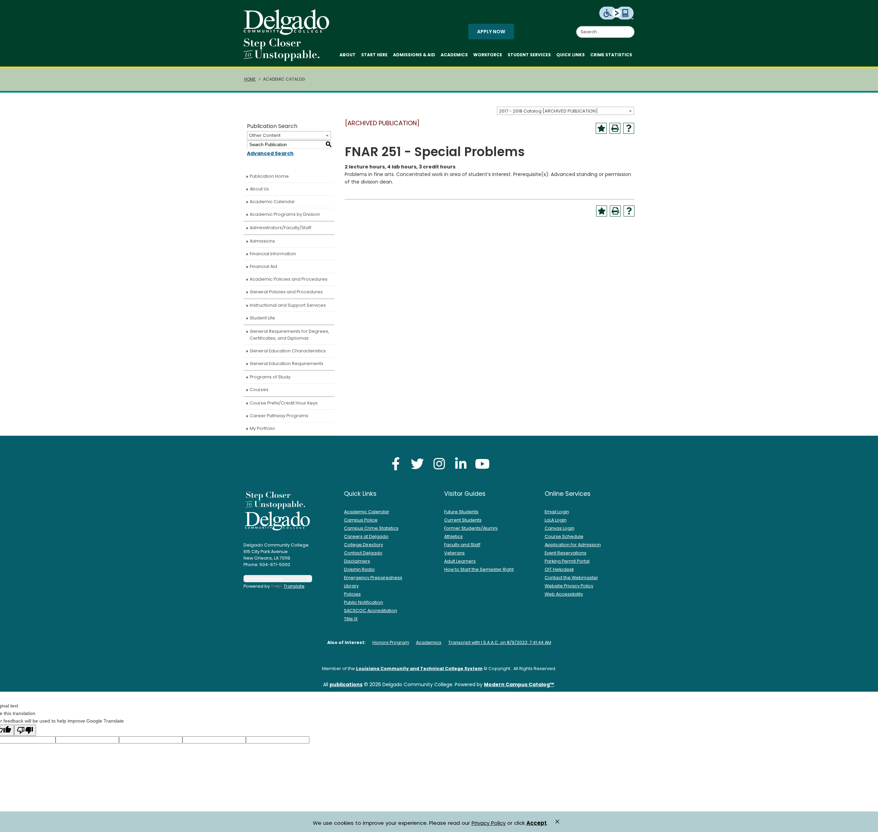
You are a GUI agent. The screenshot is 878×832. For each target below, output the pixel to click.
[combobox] (565, 111)
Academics (454, 55)
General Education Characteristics (288, 351)
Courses (259, 389)
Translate (294, 586)
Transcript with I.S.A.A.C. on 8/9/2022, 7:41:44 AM (499, 642)
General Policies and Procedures (286, 292)
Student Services (529, 55)
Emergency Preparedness (373, 578)
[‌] (288, 32)
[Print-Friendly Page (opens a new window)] (614, 128)
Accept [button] (536, 823)
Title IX (351, 619)
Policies (352, 594)
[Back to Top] (866, 824)
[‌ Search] (630, 28)
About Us (259, 189)
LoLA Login (556, 520)
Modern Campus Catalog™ (519, 684)
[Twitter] (417, 463)
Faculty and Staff (462, 545)
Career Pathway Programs (279, 416)
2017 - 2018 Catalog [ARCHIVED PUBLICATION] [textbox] (548, 111)
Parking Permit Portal (567, 561)
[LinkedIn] (460, 463)
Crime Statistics (611, 55)
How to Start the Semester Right (479, 569)
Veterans (454, 553)
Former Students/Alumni (471, 528)
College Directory (363, 545)
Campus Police (361, 520)
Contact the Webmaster (571, 578)
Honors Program (390, 642)
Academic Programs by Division (285, 214)
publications (346, 684)
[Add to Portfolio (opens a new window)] (601, 128)
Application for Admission (573, 545)
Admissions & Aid (414, 55)
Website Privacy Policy (569, 586)
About (348, 55)
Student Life (262, 318)
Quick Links (570, 55)
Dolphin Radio (359, 569)
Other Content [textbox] (265, 135)
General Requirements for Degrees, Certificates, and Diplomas (289, 334)
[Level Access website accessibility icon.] (617, 12)
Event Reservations (565, 553)
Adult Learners (460, 561)
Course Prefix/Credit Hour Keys (284, 403)
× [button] (557, 821)
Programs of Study (270, 377)
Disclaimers (357, 561)
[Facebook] (395, 463)
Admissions (262, 241)
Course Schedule (564, 536)
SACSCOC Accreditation (370, 610)
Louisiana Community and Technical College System (419, 668)
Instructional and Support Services (288, 305)
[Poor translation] (25, 730)
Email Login (557, 512)
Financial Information (273, 254)
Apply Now (491, 31)
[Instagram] (439, 463)
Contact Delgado (363, 553)
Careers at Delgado (366, 536)
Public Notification (363, 602)
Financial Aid (263, 266)
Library (351, 586)
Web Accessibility (564, 594)
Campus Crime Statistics (371, 528)
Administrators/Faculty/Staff (280, 228)
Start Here (374, 55)
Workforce (487, 55)
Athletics (453, 536)
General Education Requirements (286, 363)
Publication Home (269, 176)
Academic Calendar (272, 201)
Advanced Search (270, 153)
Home (250, 79)
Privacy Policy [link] (489, 823)
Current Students (463, 520)
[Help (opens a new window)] (628, 128)
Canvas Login (559, 528)
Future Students (461, 512)
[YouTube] (482, 463)
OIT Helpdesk (559, 569)
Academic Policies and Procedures (289, 279)
